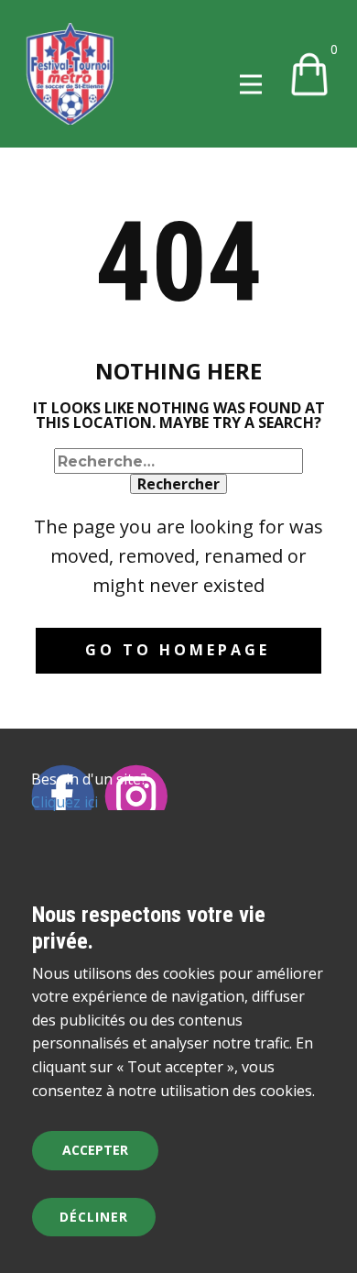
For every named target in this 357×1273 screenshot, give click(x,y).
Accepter (95, 1149)
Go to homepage (177, 650)
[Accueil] (70, 74)
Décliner (94, 1216)
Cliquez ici (64, 802)
